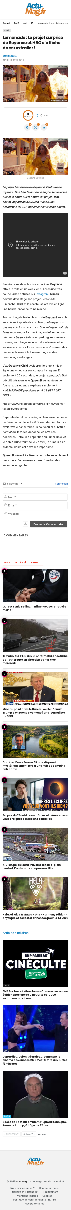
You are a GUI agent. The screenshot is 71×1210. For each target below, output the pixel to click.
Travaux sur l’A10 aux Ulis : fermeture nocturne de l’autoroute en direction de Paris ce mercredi (35, 659)
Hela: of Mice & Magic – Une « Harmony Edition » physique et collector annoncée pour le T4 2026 (35, 916)
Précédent (12, 1134)
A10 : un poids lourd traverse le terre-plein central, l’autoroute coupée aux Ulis (32, 866)
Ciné (6, 30)
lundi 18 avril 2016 (13, 59)
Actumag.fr (22, 1181)
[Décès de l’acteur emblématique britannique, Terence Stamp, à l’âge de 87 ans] (35, 1094)
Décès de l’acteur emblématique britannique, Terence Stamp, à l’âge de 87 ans (35, 1123)
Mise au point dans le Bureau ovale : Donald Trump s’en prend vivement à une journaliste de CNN (34, 712)
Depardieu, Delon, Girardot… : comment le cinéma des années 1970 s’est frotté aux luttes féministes (35, 1060)
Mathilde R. (10, 56)
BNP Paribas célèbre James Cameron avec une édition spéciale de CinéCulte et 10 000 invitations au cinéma (35, 994)
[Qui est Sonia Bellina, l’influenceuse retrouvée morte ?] (35, 585)
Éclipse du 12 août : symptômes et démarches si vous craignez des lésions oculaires (35, 817)
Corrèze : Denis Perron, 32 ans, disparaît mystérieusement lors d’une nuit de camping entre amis (34, 765)
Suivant (28, 1134)
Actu (7, 1116)
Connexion (61, 483)
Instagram (42, 294)
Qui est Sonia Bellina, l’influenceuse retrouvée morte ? (34, 608)
